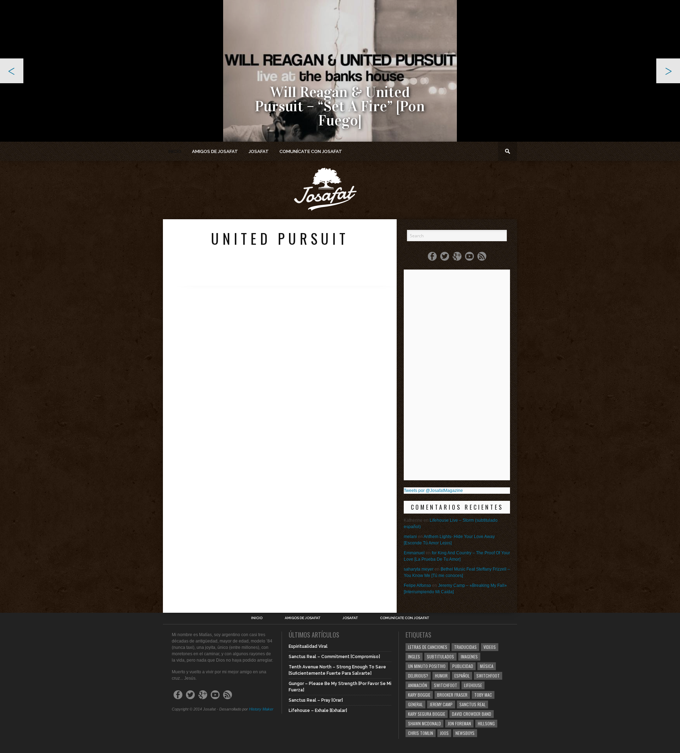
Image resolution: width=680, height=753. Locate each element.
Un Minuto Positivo (427, 666)
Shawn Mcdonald (424, 723)
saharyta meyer (419, 569)
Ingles (414, 656)
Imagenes (469, 656)
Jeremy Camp (441, 704)
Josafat (259, 151)
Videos (489, 647)
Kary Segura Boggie (426, 714)
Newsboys (465, 733)
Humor (441, 676)
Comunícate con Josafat (310, 151)
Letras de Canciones (427, 647)
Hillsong (486, 723)
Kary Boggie (419, 695)
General (415, 704)
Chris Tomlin (420, 733)
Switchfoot (488, 676)
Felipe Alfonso (417, 585)
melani (410, 536)
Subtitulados (440, 656)
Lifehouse (473, 685)
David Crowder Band (471, 714)
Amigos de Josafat (215, 151)
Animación (417, 685)
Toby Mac (483, 695)
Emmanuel (414, 552)
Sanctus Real (472, 704)
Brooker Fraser (452, 695)
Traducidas (465, 647)
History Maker (261, 709)
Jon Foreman (459, 723)
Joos (444, 733)
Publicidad (462, 666)
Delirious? (418, 676)
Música (486, 666)
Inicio (174, 151)
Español (462, 676)
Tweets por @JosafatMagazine (433, 490)
